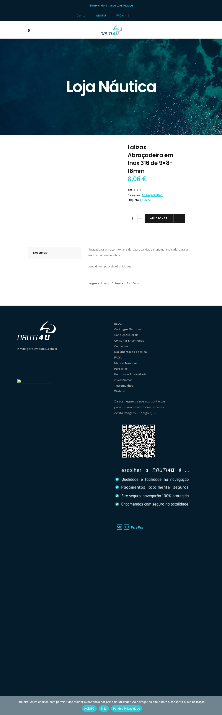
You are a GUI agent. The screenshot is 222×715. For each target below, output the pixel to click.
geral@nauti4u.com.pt (42, 349)
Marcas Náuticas (125, 363)
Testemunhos (123, 386)
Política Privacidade (126, 708)
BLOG (118, 324)
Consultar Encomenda (129, 340)
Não (104, 708)
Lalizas (146, 200)
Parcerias (120, 369)
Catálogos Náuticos (127, 329)
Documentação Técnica (130, 352)
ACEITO (89, 708)
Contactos (121, 346)
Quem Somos (123, 380)
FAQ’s (120, 15)
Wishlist (101, 15)
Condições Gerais (126, 335)
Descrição (40, 253)
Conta (81, 15)
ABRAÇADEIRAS (152, 195)
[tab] (54, 253)
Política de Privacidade (130, 374)
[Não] (216, 706)
